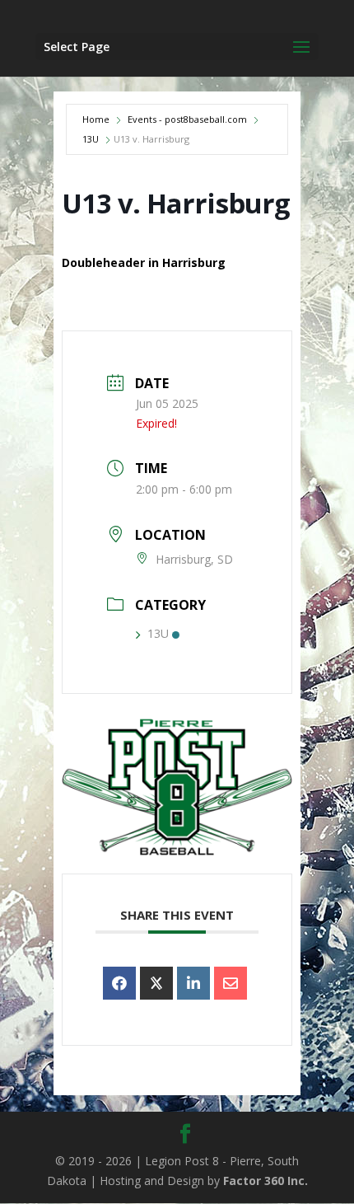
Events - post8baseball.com (187, 119)
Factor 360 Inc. (265, 1180)
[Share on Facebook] (119, 983)
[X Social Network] (156, 983)
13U (90, 139)
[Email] (230, 983)
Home (95, 119)
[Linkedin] (193, 983)
